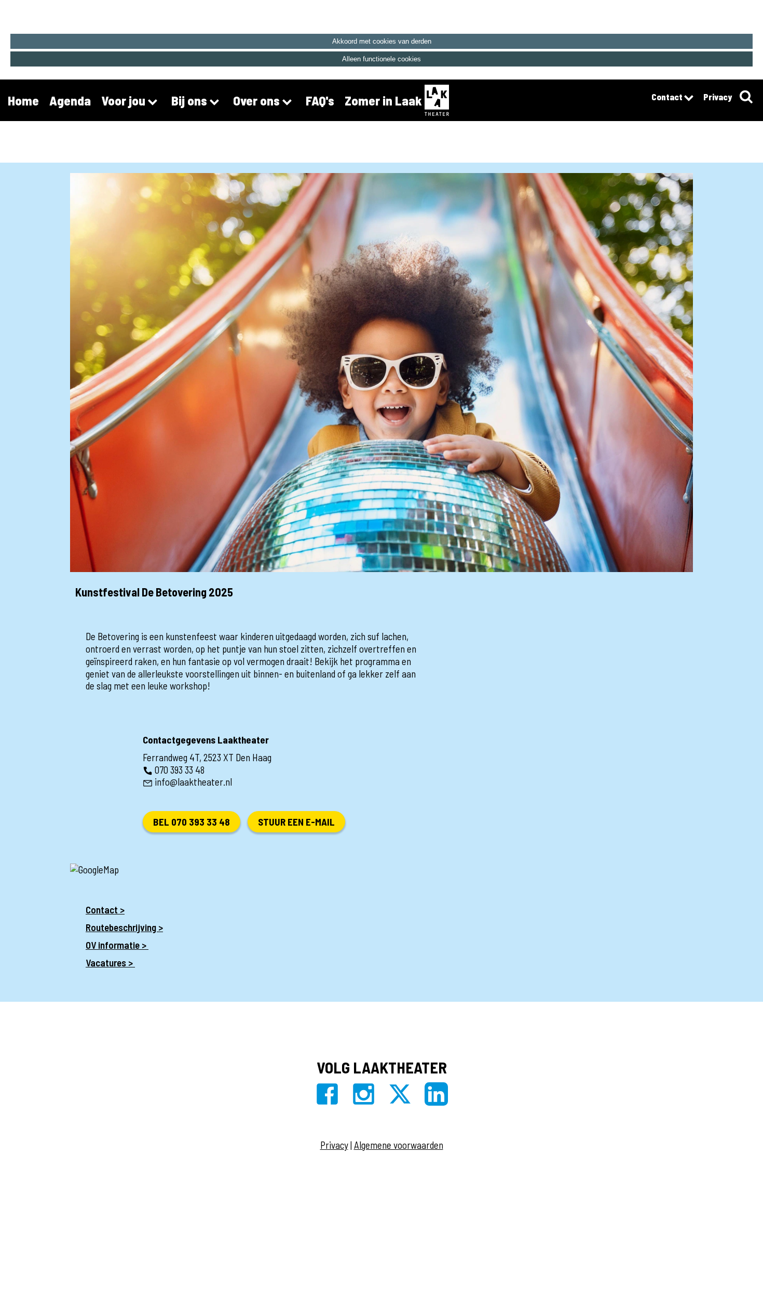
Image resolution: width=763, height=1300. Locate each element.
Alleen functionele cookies (381, 59)
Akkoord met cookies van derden (381, 41)
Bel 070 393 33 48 (191, 822)
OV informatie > (117, 945)
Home (23, 100)
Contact (667, 96)
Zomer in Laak (383, 100)
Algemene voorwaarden (398, 1145)
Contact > (105, 910)
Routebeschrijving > (124, 927)
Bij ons (190, 100)
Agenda (70, 100)
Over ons (257, 100)
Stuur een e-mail (296, 822)
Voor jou (124, 100)
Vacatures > (110, 963)
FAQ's (320, 100)
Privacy (717, 96)
